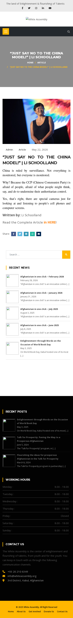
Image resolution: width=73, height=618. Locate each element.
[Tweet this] (19, 233)
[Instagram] (36, 8)
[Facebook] (23, 8)
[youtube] (50, 8)
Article (41, 62)
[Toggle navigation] (6, 31)
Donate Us (49, 611)
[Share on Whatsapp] (32, 233)
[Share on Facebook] (13, 233)
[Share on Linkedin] (26, 233)
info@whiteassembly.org (22, 576)
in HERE (50, 222)
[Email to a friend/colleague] (38, 233)
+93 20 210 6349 (18, 571)
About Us (21, 611)
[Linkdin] (43, 8)
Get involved (35, 611)
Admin (9, 149)
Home (30, 62)
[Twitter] (29, 8)
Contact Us (62, 611)
